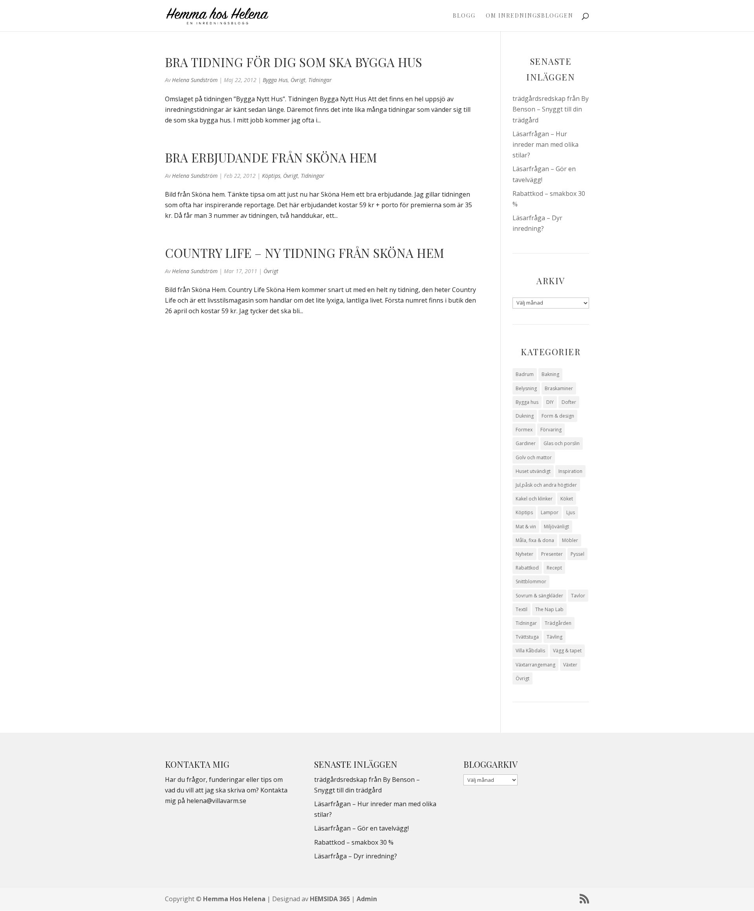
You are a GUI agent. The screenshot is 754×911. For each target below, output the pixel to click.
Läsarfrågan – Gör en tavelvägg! (361, 828)
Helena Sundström (195, 80)
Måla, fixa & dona (535, 540)
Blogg (464, 16)
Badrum (525, 374)
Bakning (550, 374)
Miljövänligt (556, 526)
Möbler (570, 540)
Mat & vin (526, 526)
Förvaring (551, 429)
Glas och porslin (562, 443)
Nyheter (524, 554)
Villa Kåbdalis (530, 650)
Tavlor (578, 595)
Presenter (552, 554)
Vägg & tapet (567, 650)
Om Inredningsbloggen (529, 16)
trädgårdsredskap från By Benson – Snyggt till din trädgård (550, 109)
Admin (367, 899)
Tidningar (320, 80)
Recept (554, 567)
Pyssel (577, 554)
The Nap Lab (549, 609)
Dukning (525, 416)
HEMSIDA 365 (330, 899)
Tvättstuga (527, 637)
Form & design (558, 416)
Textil (521, 609)
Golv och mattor (534, 457)
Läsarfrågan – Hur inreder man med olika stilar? (545, 144)
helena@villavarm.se (216, 800)
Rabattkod (527, 567)
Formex (524, 429)
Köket (566, 498)
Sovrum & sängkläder (539, 595)
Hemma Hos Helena (234, 899)
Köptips (271, 175)
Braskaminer (559, 388)
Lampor (549, 512)
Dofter (569, 402)
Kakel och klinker (534, 498)
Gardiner (526, 443)
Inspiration (570, 471)
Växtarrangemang (535, 664)
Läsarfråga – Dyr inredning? (355, 856)
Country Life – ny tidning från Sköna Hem (304, 253)
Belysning (526, 388)
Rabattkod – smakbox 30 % (353, 842)
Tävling (554, 637)
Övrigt (298, 80)
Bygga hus (275, 80)
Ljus (570, 512)
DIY (550, 402)
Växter (570, 664)
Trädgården (558, 623)
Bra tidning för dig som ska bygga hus (293, 62)
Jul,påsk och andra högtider (546, 485)
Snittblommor (531, 581)
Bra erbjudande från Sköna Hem (271, 157)
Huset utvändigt (533, 471)
